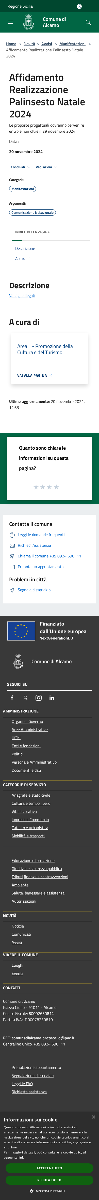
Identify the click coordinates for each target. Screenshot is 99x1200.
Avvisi (46, 44)
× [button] (93, 1117)
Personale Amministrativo (34, 762)
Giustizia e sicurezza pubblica (37, 868)
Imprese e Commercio (30, 819)
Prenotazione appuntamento (36, 1067)
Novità (29, 44)
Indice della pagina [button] (32, 232)
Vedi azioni (44, 167)
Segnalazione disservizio (33, 1075)
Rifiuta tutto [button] (49, 1180)
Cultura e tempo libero (31, 803)
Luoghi (17, 965)
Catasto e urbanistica (30, 828)
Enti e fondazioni (26, 746)
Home (11, 44)
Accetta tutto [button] (49, 1168)
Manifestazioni (72, 44)
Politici (17, 754)
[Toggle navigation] (10, 22)
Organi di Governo (27, 721)
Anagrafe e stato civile (31, 795)
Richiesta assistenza (29, 1092)
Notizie (18, 926)
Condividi (18, 167)
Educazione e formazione (33, 860)
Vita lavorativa (24, 811)
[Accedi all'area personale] (79, 6)
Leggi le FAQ (22, 1084)
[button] (49, 1191)
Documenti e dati (26, 770)
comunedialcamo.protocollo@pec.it (43, 1038)
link (21, 1157)
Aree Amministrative (30, 729)
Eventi (17, 973)
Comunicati (21, 934)
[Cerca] (88, 22)
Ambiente (20, 885)
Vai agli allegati (22, 295)
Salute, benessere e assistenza (38, 893)
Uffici (16, 738)
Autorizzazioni (24, 901)
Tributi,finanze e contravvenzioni (40, 877)
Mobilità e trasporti (28, 836)
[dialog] (49, 1156)
